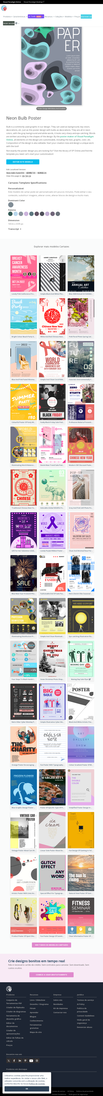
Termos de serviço (85, 1000)
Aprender (34, 1012)
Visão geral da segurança (78, 1094)
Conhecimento (36, 1021)
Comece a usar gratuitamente (51, 975)
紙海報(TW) (31, 173)
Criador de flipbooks (15, 1007)
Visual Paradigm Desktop (33, 2)
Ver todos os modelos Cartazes (51, 945)
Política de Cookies (37, 1084)
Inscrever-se (86, 16)
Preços (77, 16)
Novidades (58, 1004)
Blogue (33, 1016)
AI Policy (81, 1004)
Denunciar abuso (84, 1027)
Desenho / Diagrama (39, 1004)
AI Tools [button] (35, 16)
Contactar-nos (60, 1012)
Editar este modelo (23, 162)
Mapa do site (36, 1032)
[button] (20, 16)
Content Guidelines (85, 1015)
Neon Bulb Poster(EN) (15, 173)
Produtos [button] (7, 16)
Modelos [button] (68, 16)
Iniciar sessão (8, 23)
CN (29, 176)
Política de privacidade (84, 1091)
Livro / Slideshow (37, 1000)
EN (23, 176)
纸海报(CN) (42, 173)
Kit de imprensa (60, 1008)
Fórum (33, 1008)
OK (27, 1089)
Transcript (13, 229)
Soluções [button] (59, 16)
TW (26, 176)
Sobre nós (57, 1000)
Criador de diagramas (16, 1011)
